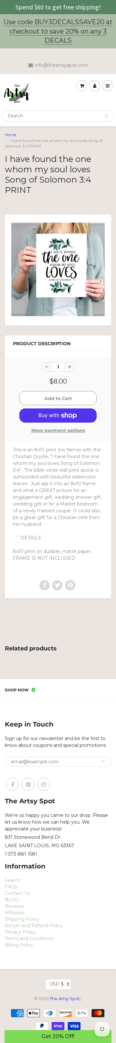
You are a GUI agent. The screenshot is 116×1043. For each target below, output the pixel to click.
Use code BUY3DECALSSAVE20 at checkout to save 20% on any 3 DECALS (58, 31)
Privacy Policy (20, 932)
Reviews (14, 906)
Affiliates (14, 913)
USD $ (56, 984)
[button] (58, 1036)
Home (10, 134)
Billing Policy (19, 945)
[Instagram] (43, 784)
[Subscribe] (103, 761)
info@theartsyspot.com (61, 65)
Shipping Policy (22, 919)
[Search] (106, 116)
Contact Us (17, 893)
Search (12, 880)
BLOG (12, 900)
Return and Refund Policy (34, 925)
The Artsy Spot (65, 998)
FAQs (11, 887)
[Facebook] (12, 784)
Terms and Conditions (29, 938)
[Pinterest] (28, 784)
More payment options (58, 430)
